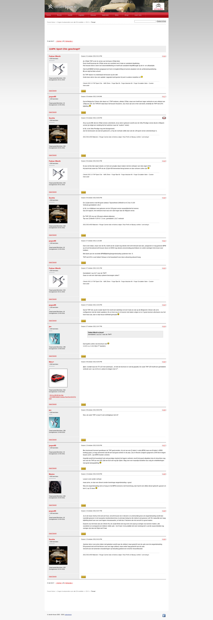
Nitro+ (51, 362)
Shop (126, 15)
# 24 (164, 326)
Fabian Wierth (55, 56)
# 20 (164, 197)
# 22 (164, 268)
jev (50, 326)
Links (116, 15)
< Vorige (58, 41)
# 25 (164, 361)
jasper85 (52, 97)
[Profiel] (83, 92)
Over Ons (138, 15)
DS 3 (87, 22)
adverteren (68, 614)
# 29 (164, 511)
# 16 (164, 56)
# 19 (164, 161)
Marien (52, 474)
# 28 (164, 474)
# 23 (164, 305)
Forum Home (51, 22)
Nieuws (93, 15)
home (48, 15)
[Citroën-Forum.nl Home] (62, 9)
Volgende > (69, 41)
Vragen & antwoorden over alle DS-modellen (70, 22)
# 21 (164, 240)
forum (59, 15)
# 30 (164, 539)
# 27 (164, 445)
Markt (70, 15)
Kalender (105, 15)
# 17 (164, 96)
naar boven (53, 91)
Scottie (52, 118)
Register (81, 15)
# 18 (164, 118)
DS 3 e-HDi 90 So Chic (56, 395)
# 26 (164, 410)
